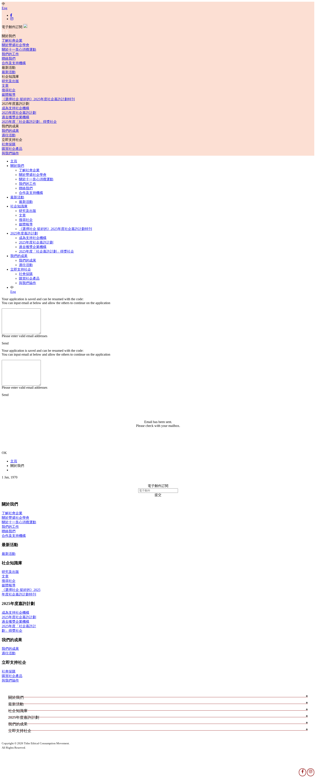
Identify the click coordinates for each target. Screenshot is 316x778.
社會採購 (8, 144)
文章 (5, 85)
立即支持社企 (20, 269)
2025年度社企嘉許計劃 (19, 112)
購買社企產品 (12, 149)
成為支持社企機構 (15, 108)
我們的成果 (10, 130)
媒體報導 (8, 94)
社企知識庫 (19, 206)
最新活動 (8, 72)
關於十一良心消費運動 (19, 49)
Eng (4, 8)
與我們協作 (10, 153)
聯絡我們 (8, 58)
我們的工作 (10, 54)
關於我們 (17, 165)
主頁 (5, 31)
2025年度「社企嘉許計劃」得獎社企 (29, 121)
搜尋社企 (8, 90)
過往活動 (8, 135)
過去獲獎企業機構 (15, 117)
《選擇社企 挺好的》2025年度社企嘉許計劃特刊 (38, 99)
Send (5, 343)
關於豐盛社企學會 (15, 45)
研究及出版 (10, 81)
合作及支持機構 (14, 63)
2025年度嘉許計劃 (24, 233)
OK (4, 453)
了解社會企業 (12, 40)
